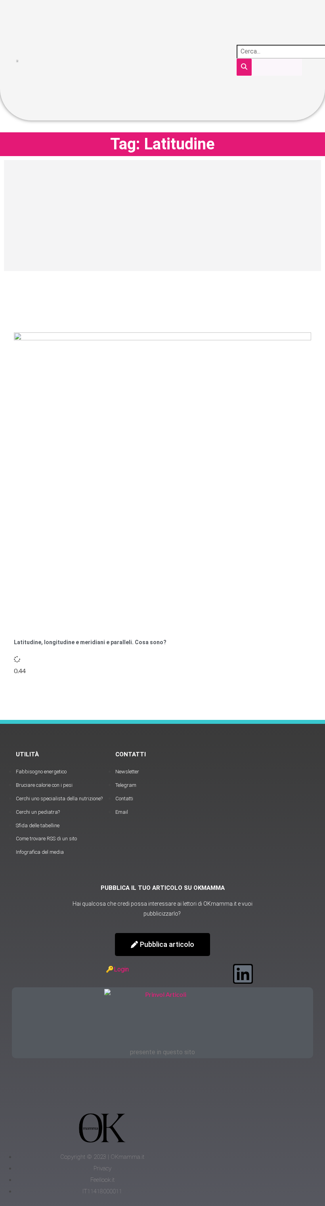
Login (121, 969)
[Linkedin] (243, 974)
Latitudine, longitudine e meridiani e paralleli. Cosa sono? (90, 642)
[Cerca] (244, 67)
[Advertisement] (162, 215)
